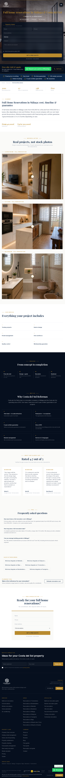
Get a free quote (33, 55)
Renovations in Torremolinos (30, 701)
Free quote (26, 745)
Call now (58, 69)
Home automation (6, 709)
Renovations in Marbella (29, 706)
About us (25, 732)
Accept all (59, 775)
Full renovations (6, 703)
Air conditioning (6, 711)
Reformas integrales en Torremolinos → (35, 565)
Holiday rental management (9, 735)
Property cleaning (6, 743)
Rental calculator (6, 751)
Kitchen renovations (7, 706)
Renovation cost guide (29, 748)
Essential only (50, 775)
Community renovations (50, 717)
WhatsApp (59, 688)
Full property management (9, 745)
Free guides (26, 743)
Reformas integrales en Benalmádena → (15, 569)
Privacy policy (43, 771)
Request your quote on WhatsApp (39, 69)
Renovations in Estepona (29, 714)
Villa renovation (48, 709)
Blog (24, 740)
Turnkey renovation (49, 714)
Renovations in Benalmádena (30, 703)
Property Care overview (8, 732)
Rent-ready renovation (8, 748)
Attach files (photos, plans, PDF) (12, 51)
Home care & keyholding (8, 737)
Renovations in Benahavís (30, 709)
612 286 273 (50, 688)
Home (3, 82)
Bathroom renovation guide (51, 701)
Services (8, 82)
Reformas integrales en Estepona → (36, 560)
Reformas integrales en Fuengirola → (39, 569)
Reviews (25, 737)
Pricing (3, 753)
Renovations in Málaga (29, 711)
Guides (4, 756)
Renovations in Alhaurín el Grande (32, 725)
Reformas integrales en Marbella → (14, 560)
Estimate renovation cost (54, 581)
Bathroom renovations (7, 701)
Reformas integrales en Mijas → (13, 565)
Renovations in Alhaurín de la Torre (32, 722)
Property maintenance (7, 740)
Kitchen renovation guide (51, 703)
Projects (25, 735)
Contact (25, 751)
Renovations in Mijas (28, 719)
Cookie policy (25, 776)
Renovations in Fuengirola (30, 717)
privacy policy (26, 667)
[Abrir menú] (61, 5)
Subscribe (58, 664)
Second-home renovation (51, 711)
